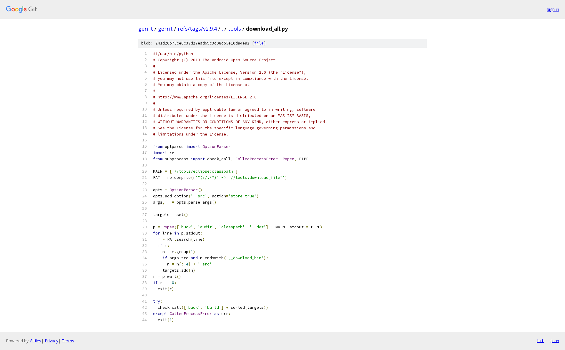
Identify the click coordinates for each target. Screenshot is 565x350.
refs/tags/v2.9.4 (197, 28)
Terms (68, 341)
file (259, 43)
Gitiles (35, 341)
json (554, 340)
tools (234, 28)
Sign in (553, 9)
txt (540, 340)
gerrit (145, 28)
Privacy (51, 341)
